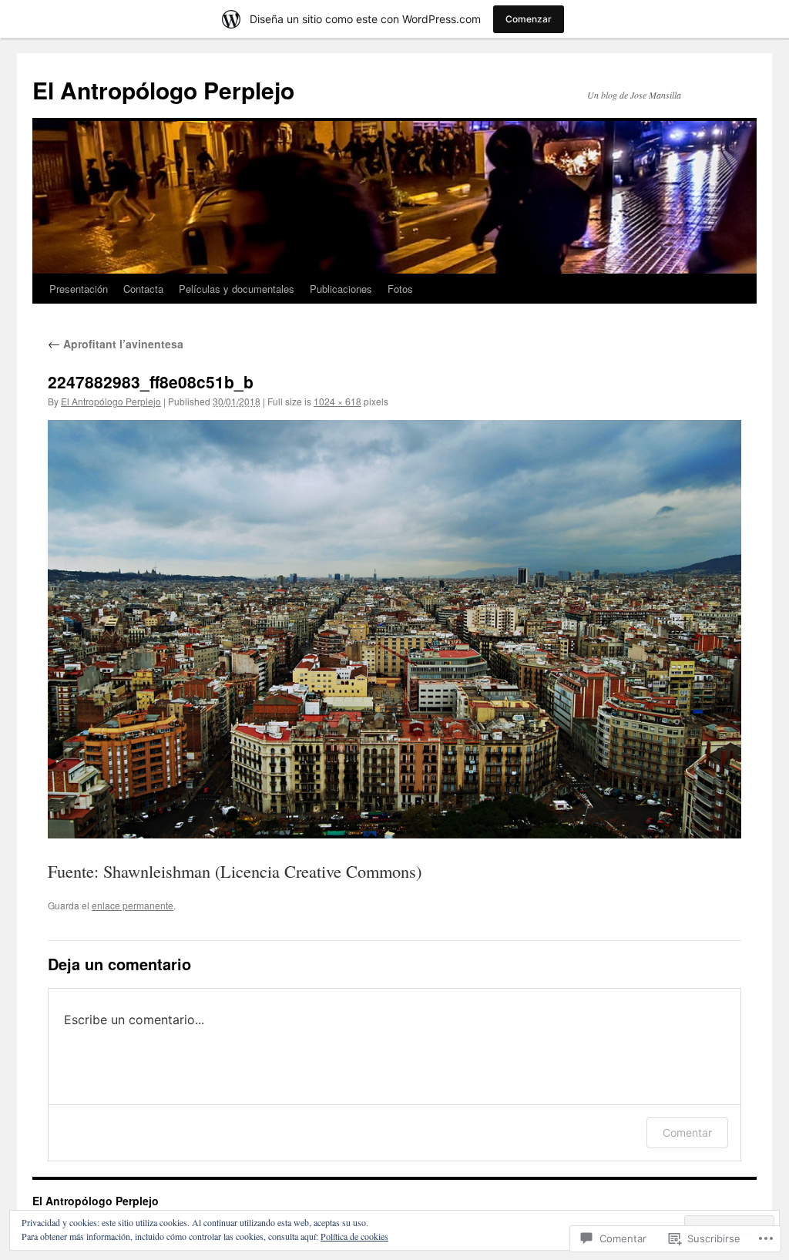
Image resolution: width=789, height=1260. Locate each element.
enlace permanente (132, 905)
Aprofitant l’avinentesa (115, 343)
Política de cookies (354, 1236)
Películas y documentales (236, 288)
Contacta (143, 288)
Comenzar (528, 19)
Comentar (687, 1132)
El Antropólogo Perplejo (163, 89)
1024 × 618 (337, 401)
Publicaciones (341, 288)
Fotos (400, 288)
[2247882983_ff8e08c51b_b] (394, 629)
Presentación (78, 288)
